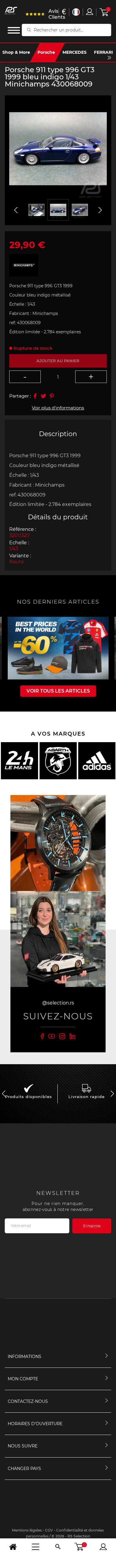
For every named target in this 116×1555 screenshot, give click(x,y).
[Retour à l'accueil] (12, 1547)
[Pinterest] (52, 396)
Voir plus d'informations (58, 408)
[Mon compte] (103, 1547)
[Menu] (35, 1547)
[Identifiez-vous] (89, 11)
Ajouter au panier (58, 360)
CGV (49, 1530)
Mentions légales (27, 1530)
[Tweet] (43, 396)
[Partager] (35, 396)
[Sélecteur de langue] (76, 12)
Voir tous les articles (58, 691)
